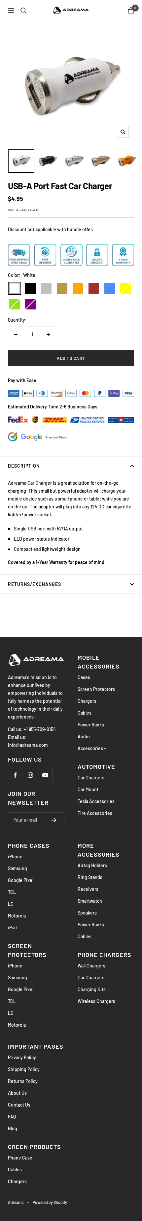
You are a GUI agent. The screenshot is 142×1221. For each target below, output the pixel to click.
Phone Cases (29, 845)
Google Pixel (20, 880)
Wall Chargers (91, 965)
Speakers (87, 913)
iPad (12, 927)
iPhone (15, 856)
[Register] (54, 820)
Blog (12, 1128)
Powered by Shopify (50, 1202)
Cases (84, 677)
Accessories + (92, 748)
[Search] (23, 10)
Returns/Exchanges (34, 584)
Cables (84, 713)
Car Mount (88, 789)
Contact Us (19, 1105)
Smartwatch (90, 901)
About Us (17, 1093)
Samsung (17, 868)
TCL (12, 892)
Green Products (34, 1146)
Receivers (88, 889)
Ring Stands (90, 877)
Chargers (87, 701)
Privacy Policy (22, 1057)
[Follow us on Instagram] (30, 775)
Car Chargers (91, 777)
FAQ (12, 1116)
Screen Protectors (96, 689)
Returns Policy (23, 1081)
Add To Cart (71, 358)
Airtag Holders (92, 865)
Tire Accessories (95, 813)
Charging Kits (92, 989)
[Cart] (130, 10)
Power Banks (91, 724)
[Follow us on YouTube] (45, 775)
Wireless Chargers (96, 1001)
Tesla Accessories (96, 801)
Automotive (96, 766)
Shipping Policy (24, 1069)
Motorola (17, 915)
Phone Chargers (104, 954)
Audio (84, 736)
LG (11, 904)
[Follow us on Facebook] (15, 775)
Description (24, 466)
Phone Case (20, 1157)
